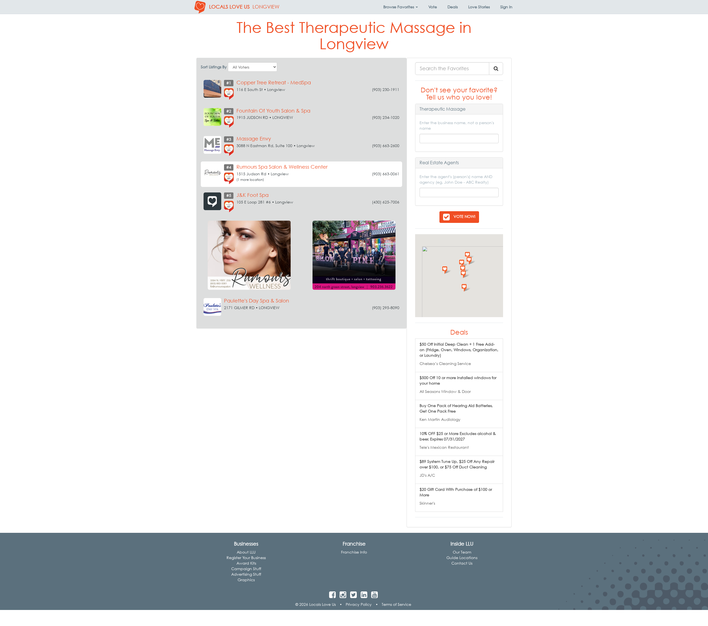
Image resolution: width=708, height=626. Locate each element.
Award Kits (246, 563)
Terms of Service (396, 604)
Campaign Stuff (246, 568)
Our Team (462, 552)
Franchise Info (354, 552)
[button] (400, 7)
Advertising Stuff (246, 574)
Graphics (246, 579)
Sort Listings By (214, 66)
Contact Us (461, 563)
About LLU (246, 552)
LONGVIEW (266, 7)
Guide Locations (461, 557)
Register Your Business (246, 557)
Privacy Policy (359, 604)
